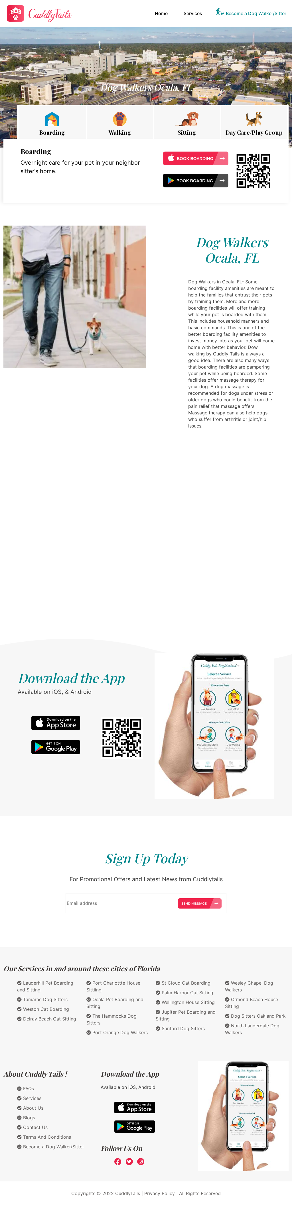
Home (162, 13)
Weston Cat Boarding (45, 1009)
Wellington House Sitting (187, 1002)
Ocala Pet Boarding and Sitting (114, 1003)
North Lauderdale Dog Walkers (252, 1029)
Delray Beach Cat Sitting (49, 1019)
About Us (32, 1108)
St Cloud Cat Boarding (185, 983)
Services (193, 13)
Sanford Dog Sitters (182, 1028)
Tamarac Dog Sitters (45, 999)
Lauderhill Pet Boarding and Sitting (45, 986)
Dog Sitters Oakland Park (258, 1016)
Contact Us (35, 1127)
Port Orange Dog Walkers (119, 1032)
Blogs (28, 1117)
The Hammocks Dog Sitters (111, 1019)
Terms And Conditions (46, 1137)
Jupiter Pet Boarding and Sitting (186, 1015)
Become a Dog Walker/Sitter (256, 13)
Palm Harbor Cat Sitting (186, 992)
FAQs (28, 1088)
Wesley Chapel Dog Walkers (249, 986)
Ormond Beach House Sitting (251, 1003)
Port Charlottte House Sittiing (113, 986)
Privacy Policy (159, 1193)
